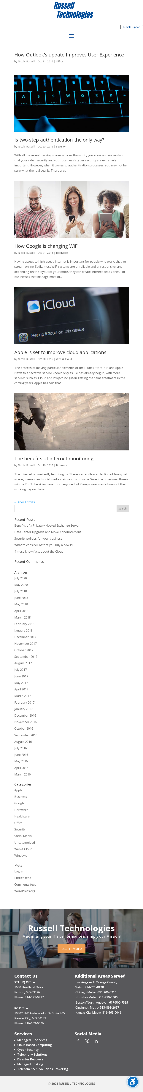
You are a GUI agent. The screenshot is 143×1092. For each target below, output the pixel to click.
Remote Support (131, 27)
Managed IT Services (32, 1040)
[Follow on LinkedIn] (96, 1041)
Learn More (71, 948)
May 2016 (21, 761)
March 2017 (22, 696)
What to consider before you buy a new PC (44, 545)
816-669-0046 (111, 1012)
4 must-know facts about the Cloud (38, 551)
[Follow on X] (87, 1041)
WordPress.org (24, 891)
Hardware (62, 252)
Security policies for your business (38, 538)
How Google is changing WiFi (46, 246)
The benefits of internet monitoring (53, 458)
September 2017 (25, 657)
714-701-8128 (94, 987)
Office (59, 61)
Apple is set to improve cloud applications (60, 352)
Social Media (23, 836)
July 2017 (20, 670)
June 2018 (21, 598)
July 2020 (20, 578)
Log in (18, 871)
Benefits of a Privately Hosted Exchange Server (47, 525)
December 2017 (25, 637)
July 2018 (20, 591)
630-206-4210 (106, 992)
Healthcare (22, 816)
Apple (18, 790)
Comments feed (25, 884)
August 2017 (23, 663)
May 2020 (21, 585)
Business (61, 465)
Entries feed (22, 878)
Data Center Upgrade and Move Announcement (47, 532)
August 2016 (23, 742)
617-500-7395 (118, 1002)
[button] (71, 36)
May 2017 (21, 683)
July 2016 (20, 748)
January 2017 (23, 709)
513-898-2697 (109, 1007)
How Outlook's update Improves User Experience (69, 54)
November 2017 (25, 644)
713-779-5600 (107, 997)
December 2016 (25, 715)
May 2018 (21, 604)
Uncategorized (24, 843)
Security (61, 146)
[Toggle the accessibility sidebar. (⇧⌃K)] (132, 1081)
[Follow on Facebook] (78, 1041)
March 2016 (22, 774)
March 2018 (22, 617)
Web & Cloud (64, 359)
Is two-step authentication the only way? (59, 139)
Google (19, 803)
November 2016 (25, 722)
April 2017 (21, 689)
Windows (20, 856)
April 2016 (21, 768)
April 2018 (21, 611)
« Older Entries (24, 502)
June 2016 (21, 755)
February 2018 (24, 624)
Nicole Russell (26, 61)
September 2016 (25, 735)
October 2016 (23, 728)
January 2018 (23, 630)
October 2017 (23, 650)
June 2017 (21, 676)
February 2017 (24, 702)
